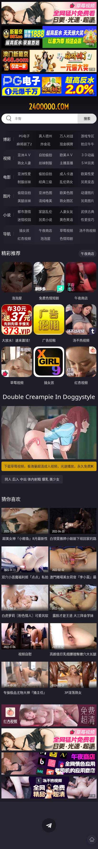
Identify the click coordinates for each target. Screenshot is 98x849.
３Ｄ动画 (87, 155)
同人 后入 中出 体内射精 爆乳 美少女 (32, 479)
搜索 (87, 118)
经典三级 (45, 182)
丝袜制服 (45, 163)
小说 (7, 215)
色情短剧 (66, 238)
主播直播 (66, 163)
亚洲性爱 (24, 174)
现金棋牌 (66, 144)
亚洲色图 (45, 192)
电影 (7, 177)
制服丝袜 (24, 182)
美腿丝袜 (24, 200)
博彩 (7, 139)
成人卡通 (66, 174)
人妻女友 (66, 211)
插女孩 (24, 230)
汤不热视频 (87, 230)
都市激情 (24, 211)
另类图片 (87, 200)
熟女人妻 (24, 163)
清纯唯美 (45, 200)
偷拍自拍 (45, 174)
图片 (7, 196)
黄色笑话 (66, 219)
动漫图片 (87, 192)
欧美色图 (66, 192)
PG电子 (24, 136)
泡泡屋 (45, 238)
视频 (7, 158)
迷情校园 (24, 219)
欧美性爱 (87, 174)
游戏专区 (87, 136)
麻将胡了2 (24, 144)
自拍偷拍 (45, 155)
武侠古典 (87, 211)
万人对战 (66, 136)
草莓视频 (66, 230)
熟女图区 (66, 200)
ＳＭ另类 (87, 163)
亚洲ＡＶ (24, 155)
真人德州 (45, 136)
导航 (7, 233)
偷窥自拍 (24, 192)
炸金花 (45, 144)
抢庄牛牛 (87, 144)
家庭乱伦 (45, 211)
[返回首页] (92, 839)
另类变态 (87, 182)
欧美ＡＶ (66, 155)
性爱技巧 (87, 219)
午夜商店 (45, 230)
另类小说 (45, 219)
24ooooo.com (49, 106)
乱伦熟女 (66, 182)
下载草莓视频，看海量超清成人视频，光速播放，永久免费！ (49, 466)
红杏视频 (24, 238)
